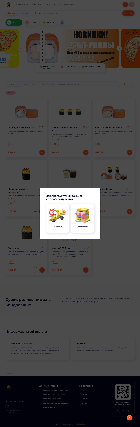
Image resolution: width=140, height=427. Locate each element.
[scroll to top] (129, 417)
